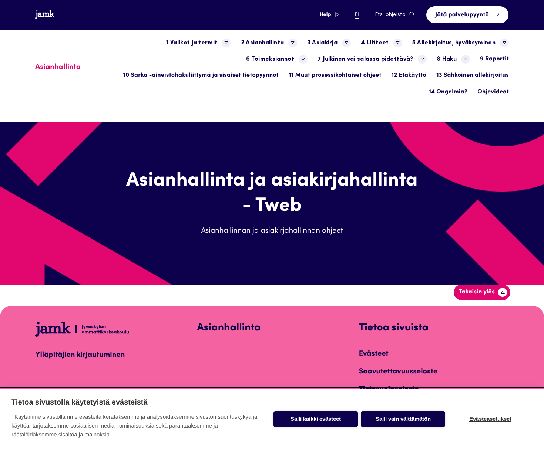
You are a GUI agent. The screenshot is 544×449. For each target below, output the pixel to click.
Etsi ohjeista (390, 14)
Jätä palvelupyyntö (462, 15)
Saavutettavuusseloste (398, 372)
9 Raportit (494, 59)
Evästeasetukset (490, 419)
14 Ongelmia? (448, 92)
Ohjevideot (493, 92)
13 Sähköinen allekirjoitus (472, 76)
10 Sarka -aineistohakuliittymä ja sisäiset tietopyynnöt (201, 76)
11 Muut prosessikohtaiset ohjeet (335, 76)
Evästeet (374, 354)
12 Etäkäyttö (409, 76)
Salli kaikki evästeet (316, 419)
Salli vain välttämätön (403, 419)
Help (329, 14)
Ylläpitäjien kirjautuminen (80, 355)
